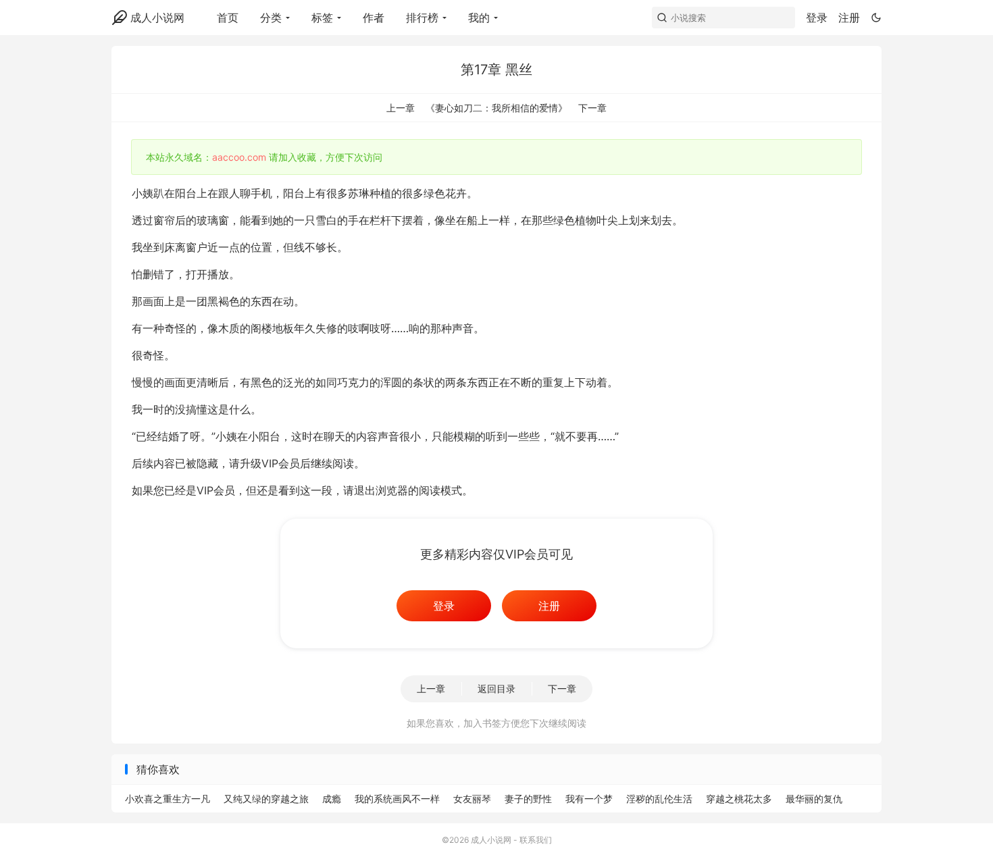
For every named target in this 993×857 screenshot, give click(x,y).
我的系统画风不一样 (397, 798)
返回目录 (496, 688)
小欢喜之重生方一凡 (167, 798)
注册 (849, 17)
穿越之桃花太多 (739, 798)
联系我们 (535, 840)
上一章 (400, 107)
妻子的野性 (528, 798)
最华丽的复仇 (814, 798)
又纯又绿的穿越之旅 (266, 798)
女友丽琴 (472, 798)
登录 (817, 17)
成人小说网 (157, 17)
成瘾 (331, 798)
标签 (322, 17)
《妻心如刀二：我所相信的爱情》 (496, 107)
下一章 (592, 107)
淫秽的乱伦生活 (659, 798)
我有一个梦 (589, 798)
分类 (271, 17)
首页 (227, 17)
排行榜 (422, 17)
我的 (479, 17)
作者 (373, 17)
